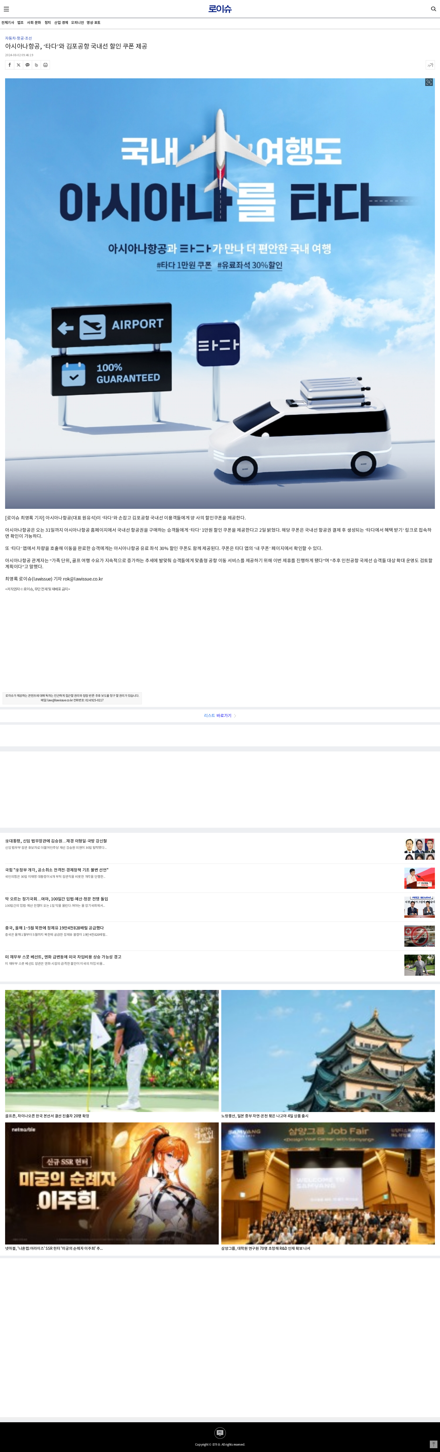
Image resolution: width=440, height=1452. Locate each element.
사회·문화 (34, 23)
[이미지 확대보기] (429, 82)
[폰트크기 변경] (430, 64)
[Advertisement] (220, 646)
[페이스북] (9, 65)
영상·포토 (94, 23)
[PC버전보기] (220, 1433)
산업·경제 (61, 23)
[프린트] (45, 65)
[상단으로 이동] (433, 1444)
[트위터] (18, 65)
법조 (20, 23)
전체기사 (7, 23)
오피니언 (77, 23)
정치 (48, 23)
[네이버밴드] (36, 65)
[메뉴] (6, 9)
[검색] (433, 9)
